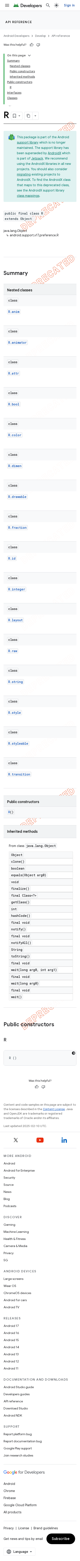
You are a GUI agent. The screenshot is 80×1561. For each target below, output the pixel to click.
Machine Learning (16, 1232)
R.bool (13, 404)
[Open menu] (7, 5)
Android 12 (11, 1361)
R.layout (15, 620)
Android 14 (11, 1347)
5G (6, 1260)
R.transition (19, 774)
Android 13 (11, 1354)
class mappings (28, 196)
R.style (14, 712)
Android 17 (11, 1326)
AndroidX (54, 153)
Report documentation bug (23, 1441)
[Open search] (48, 5)
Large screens (13, 1279)
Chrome (9, 1491)
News (7, 1192)
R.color (14, 435)
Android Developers (16, 36)
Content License (54, 1109)
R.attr (13, 373)
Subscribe (61, 1539)
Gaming (9, 1225)
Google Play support (18, 1448)
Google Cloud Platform (20, 1505)
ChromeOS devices (17, 1293)
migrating (24, 174)
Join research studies (18, 1455)
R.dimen (15, 466)
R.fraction (17, 527)
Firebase (10, 1498)
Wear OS (10, 1286)
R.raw (12, 651)
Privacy (9, 1253)
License (23, 1528)
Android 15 (11, 1340)
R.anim (13, 312)
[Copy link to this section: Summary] (32, 273)
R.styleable (18, 743)
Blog (7, 1199)
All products (12, 1512)
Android (9, 1163)
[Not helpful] (38, 44)
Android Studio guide (19, 1387)
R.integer (16, 589)
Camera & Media (15, 1246)
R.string (15, 682)
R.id (12, 558)
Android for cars (15, 1300)
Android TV (11, 1307)
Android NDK (13, 1415)
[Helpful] (31, 44)
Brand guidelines (46, 1528)
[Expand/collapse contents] (29, 55)
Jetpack (37, 158)
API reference (18, 22)
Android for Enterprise (19, 1170)
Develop (40, 36)
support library (27, 142)
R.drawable (17, 497)
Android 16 (11, 1333)
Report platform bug (18, 1434)
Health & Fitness (15, 1239)
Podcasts (10, 1206)
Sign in (69, 5)
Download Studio (16, 1408)
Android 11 (11, 1368)
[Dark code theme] (73, 1053)
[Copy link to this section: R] (10, 1040)
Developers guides (17, 1394)
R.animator (17, 342)
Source (9, 1185)
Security (9, 1178)
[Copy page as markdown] (28, 116)
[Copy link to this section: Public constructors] (58, 1025)
